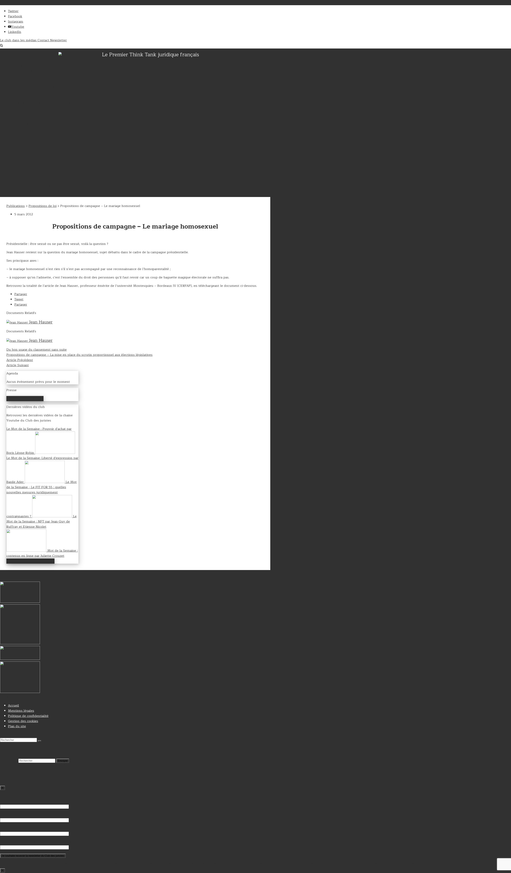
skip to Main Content (16, 2)
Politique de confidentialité (28, 716)
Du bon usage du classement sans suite (36, 349)
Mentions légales (21, 710)
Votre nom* (8, 815)
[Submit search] (39, 740)
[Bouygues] (20, 601)
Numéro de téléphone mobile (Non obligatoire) (35, 842)
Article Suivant (17, 365)
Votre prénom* (11, 828)
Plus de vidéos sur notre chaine (30, 561)
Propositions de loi (42, 206)
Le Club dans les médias (25, 398)
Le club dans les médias (19, 40)
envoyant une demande (478, 863)
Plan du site (17, 726)
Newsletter (58, 40)
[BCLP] (20, 658)
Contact (44, 40)
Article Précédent (19, 360)
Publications (15, 206)
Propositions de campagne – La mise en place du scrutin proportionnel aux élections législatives (79, 354)
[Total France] (20, 692)
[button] (20, 294)
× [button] (1, 765)
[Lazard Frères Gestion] (20, 643)
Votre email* (9, 801)
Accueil (13, 705)
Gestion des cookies (23, 721)
